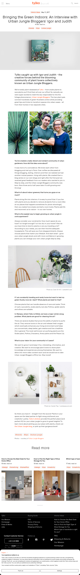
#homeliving (14, 467)
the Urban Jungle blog (23, 426)
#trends (31, 28)
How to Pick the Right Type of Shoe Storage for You (65, 525)
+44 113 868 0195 (14, 541)
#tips (37, 28)
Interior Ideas (35, 12)
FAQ (29, 519)
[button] (5, 553)
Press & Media (6, 524)
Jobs (3, 527)
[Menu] (2, 3)
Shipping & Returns (35, 527)
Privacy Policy (33, 524)
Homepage (5, 522)
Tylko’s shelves (35, 419)
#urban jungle (46, 28)
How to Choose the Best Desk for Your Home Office (65, 520)
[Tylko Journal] (40, 2)
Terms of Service (34, 522)
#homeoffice (24, 467)
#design (5, 467)
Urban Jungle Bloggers (41, 97)
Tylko (41, 90)
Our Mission (5, 519)
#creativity (51, 467)
